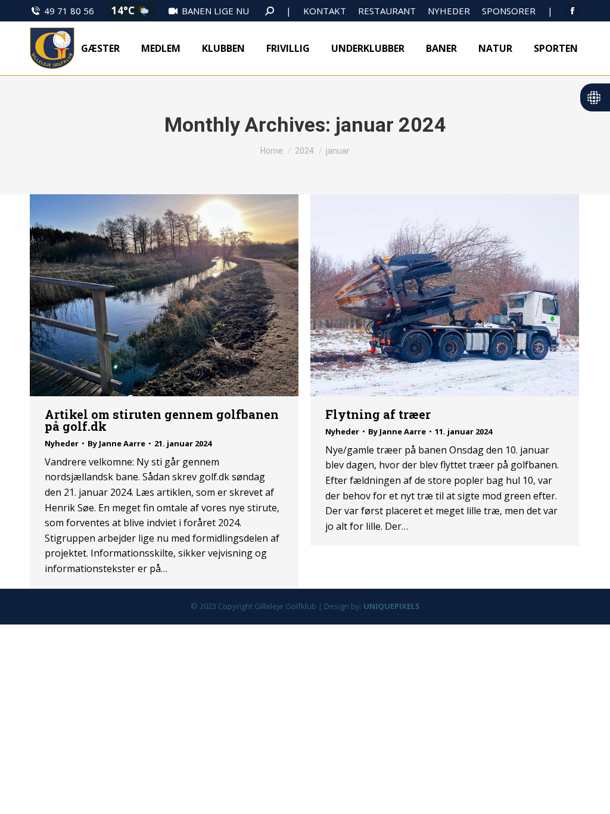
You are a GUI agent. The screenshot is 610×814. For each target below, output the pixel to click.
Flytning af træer (378, 414)
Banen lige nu (215, 11)
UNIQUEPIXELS (391, 606)
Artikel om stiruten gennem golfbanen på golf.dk (162, 420)
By (116, 443)
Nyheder (62, 443)
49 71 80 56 (69, 11)
